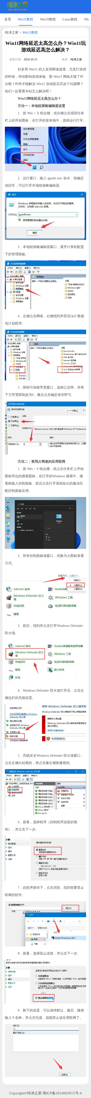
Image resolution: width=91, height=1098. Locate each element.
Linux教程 (69, 19)
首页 (7, 19)
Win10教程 (48, 19)
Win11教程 (25, 19)
